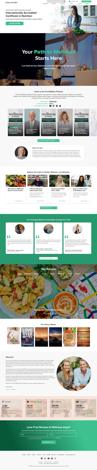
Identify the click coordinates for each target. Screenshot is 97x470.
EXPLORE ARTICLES (47, 208)
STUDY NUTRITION (86, 1)
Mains (19, 274)
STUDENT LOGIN (74, 1)
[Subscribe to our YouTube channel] (48, 458)
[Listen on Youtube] (50, 106)
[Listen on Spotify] (57, 106)
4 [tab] (51, 317)
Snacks (44, 274)
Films (71, 3)
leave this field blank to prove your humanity (5, 421)
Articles (39, 454)
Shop (79, 3)
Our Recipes (48, 269)
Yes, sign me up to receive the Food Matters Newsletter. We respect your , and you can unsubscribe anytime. (45, 438)
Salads (52, 274)
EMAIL (52, 434)
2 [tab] (47, 317)
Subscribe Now (48, 442)
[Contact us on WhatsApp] (55, 458)
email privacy (58, 437)
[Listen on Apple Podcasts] (54, 106)
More (87, 3)
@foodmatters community (36, 401)
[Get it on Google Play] (60, 106)
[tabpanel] (48, 291)
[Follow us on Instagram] (45, 458)
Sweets (36, 274)
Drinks (77, 274)
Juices (70, 274)
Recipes (53, 3)
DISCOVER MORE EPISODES (46, 140)
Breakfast (28, 274)
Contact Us (54, 454)
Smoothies (61, 274)
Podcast (63, 3)
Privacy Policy (56, 462)
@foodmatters (8, 401)
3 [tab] (49, 317)
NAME (22, 434)
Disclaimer (40, 462)
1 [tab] (45, 317)
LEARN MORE (14, 23)
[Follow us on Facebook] (41, 458)
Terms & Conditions (48, 462)
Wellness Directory (70, 454)
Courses (45, 3)
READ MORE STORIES (46, 258)
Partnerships (61, 454)
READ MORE (18, 201)
